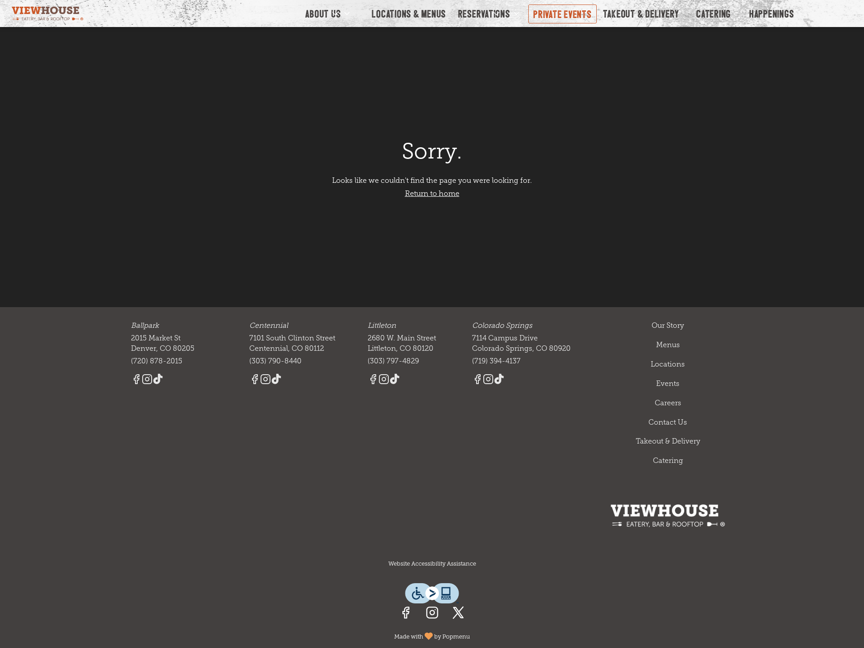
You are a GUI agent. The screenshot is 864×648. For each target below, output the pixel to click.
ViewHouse (668, 516)
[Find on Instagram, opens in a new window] (432, 615)
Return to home (432, 193)
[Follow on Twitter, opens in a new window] (458, 615)
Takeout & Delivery (641, 13)
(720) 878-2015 (156, 361)
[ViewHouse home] (47, 14)
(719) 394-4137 (496, 361)
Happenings (771, 13)
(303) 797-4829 (393, 361)
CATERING (713, 13)
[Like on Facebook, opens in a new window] (405, 615)
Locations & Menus (409, 13)
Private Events (562, 13)
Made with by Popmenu (238, 635)
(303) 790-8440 (275, 361)
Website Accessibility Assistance (432, 563)
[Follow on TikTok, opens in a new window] (158, 380)
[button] (328, 14)
